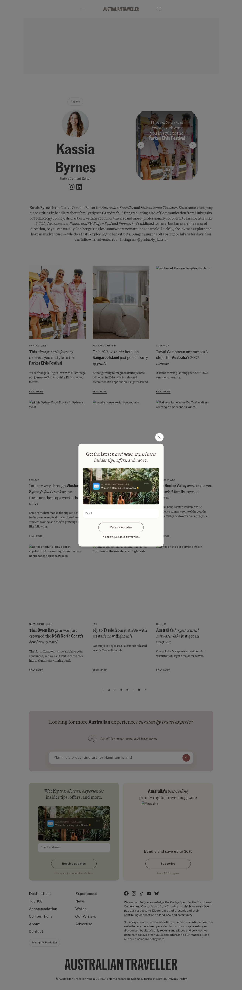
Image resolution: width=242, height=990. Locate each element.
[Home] (121, 9)
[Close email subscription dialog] (159, 437)
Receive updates (121, 527)
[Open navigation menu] (83, 9)
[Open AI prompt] (158, 9)
